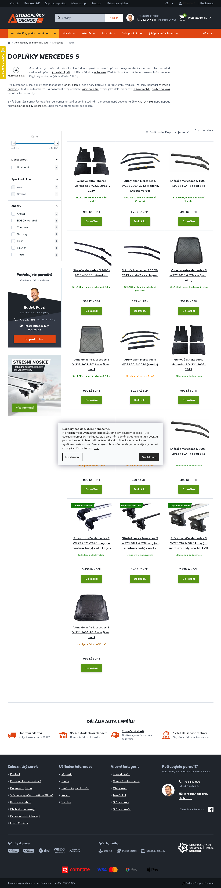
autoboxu (100, 72)
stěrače (164, 84)
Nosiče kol (119, 795)
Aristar (37, 213)
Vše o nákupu (79, 3)
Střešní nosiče (122, 809)
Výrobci (66, 802)
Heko (37, 241)
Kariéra (65, 795)
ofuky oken (71, 84)
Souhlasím (149, 457)
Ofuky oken (120, 788)
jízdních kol (58, 72)
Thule (37, 254)
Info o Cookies (19, 823)
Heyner (37, 247)
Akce (37, 187)
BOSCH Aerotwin (37, 220)
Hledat (114, 17)
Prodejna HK (32, 3)
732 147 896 (149, 19)
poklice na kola (161, 89)
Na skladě (37, 167)
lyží (68, 72)
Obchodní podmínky (22, 809)
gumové (13, 89)
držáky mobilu (141, 89)
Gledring (37, 234)
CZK (168, 3)
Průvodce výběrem (118, 3)
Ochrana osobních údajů (25, 816)
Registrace (206, 3)
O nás (65, 781)
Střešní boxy (121, 802)
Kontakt (14, 3)
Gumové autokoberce (126, 781)
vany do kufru (90, 89)
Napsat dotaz (35, 339)
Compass (37, 227)
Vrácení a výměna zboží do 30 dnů (31, 795)
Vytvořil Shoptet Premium (199, 883)
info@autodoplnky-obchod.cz (28, 105)
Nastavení (72, 457)
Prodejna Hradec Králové (25, 781)
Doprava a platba (55, 3)
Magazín (97, 3)
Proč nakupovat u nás (75, 788)
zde (96, 448)
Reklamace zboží (20, 802)
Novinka (37, 194)
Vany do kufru (121, 774)
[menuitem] (33, 33)
